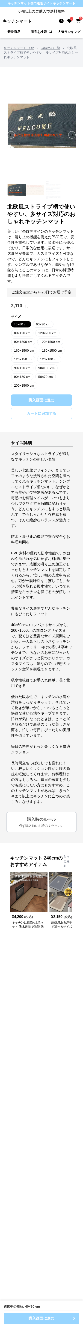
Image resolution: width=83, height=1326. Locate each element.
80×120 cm (22, 333)
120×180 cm (49, 359)
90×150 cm (46, 368)
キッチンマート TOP (19, 48)
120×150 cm (23, 359)
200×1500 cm (24, 385)
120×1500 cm (50, 342)
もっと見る (66, 861)
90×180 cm (22, 377)
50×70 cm (45, 377)
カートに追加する (41, 413)
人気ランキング (69, 32)
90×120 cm (22, 368)
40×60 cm (21, 324)
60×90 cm (43, 324)
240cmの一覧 (50, 48)
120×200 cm (47, 333)
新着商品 (13, 32)
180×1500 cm (52, 350)
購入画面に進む (41, 400)
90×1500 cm (23, 342)
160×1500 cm (24, 350)
